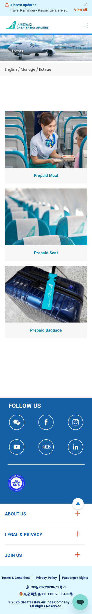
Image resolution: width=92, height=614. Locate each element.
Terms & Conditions (16, 578)
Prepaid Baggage (46, 330)
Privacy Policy (46, 578)
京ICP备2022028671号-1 (46, 587)
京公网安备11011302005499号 (48, 594)
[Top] (78, 503)
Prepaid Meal (46, 175)
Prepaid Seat (46, 253)
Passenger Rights (75, 578)
